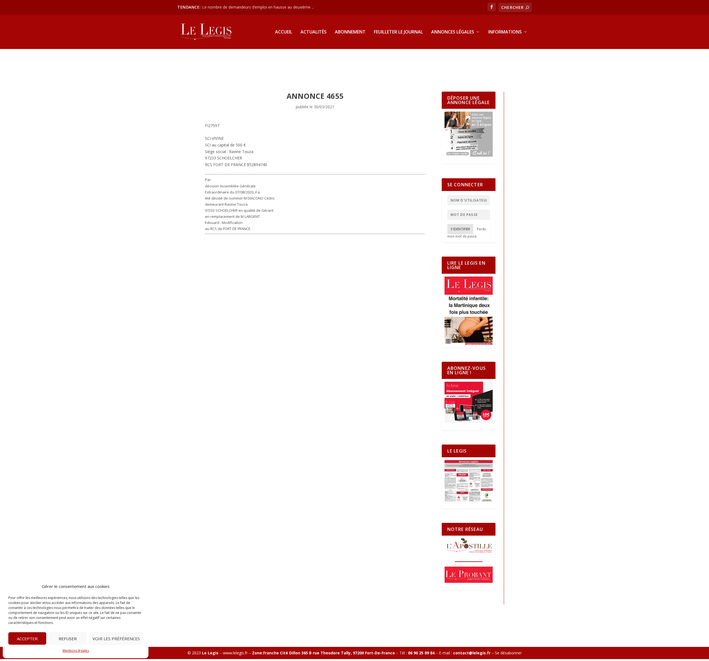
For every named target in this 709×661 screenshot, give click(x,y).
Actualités (313, 32)
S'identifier (460, 229)
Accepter (27, 638)
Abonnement (350, 32)
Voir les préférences (116, 638)
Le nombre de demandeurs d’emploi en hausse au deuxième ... (258, 7)
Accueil (283, 32)
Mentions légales (76, 650)
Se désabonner (508, 652)
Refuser (68, 638)
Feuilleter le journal (398, 32)
